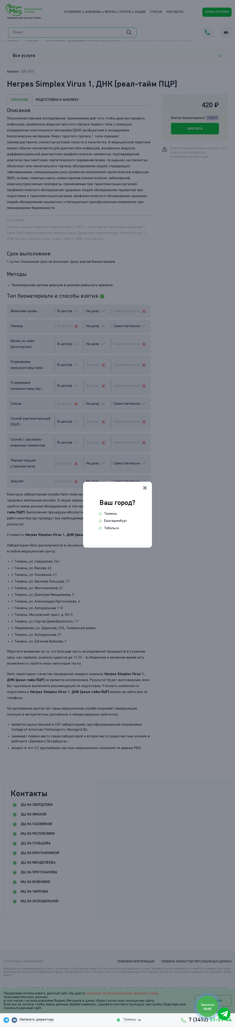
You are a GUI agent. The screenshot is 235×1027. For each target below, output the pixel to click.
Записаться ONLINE (208, 1007)
